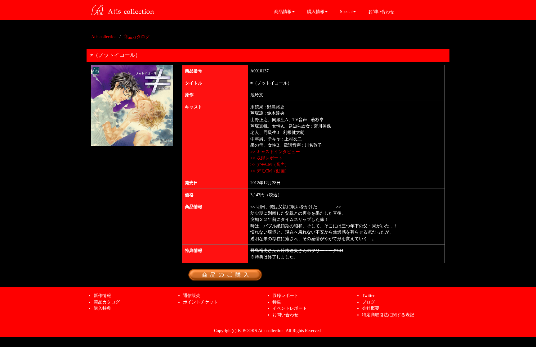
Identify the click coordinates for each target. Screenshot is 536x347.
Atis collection (104, 36)
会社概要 (370, 308)
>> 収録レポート (266, 157)
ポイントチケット (200, 301)
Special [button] (346, 11)
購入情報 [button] (315, 11)
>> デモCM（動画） (269, 170)
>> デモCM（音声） (269, 164)
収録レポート (285, 295)
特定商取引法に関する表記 (388, 314)
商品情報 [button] (283, 11)
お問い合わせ (381, 11)
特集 (276, 301)
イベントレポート (289, 308)
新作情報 (102, 295)
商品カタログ (136, 36)
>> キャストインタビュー (275, 151)
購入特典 (102, 308)
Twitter (368, 295)
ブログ (368, 301)
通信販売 (191, 295)
